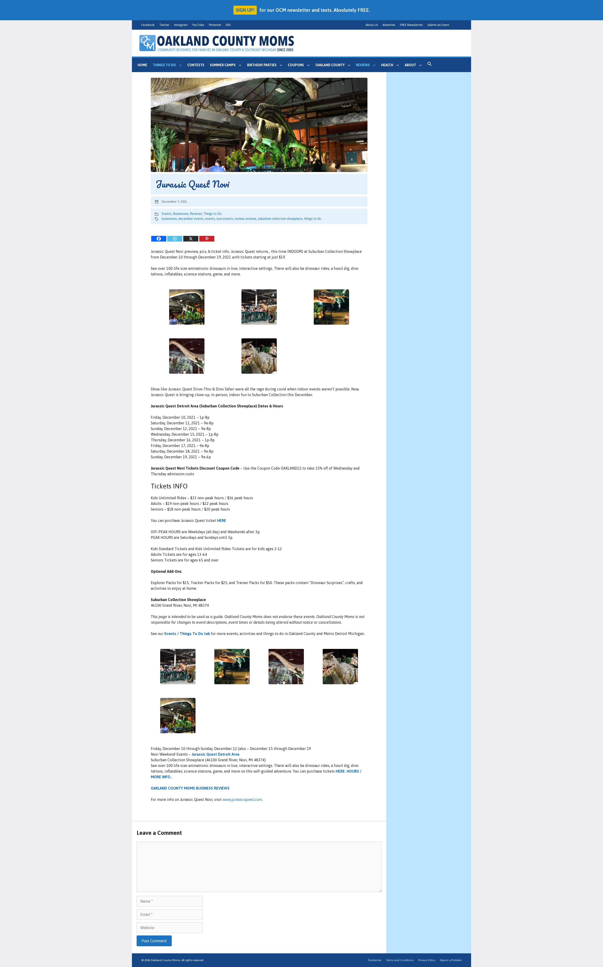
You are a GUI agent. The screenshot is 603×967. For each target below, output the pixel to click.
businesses (169, 219)
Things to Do (164, 65)
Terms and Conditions (400, 960)
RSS (228, 25)
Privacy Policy (426, 960)
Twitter (164, 25)
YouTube (198, 25)
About (410, 65)
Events (166, 214)
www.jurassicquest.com (242, 799)
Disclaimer (374, 960)
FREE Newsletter (411, 25)
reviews (250, 219)
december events (191, 219)
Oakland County (330, 65)
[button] (429, 65)
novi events (224, 219)
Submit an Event (438, 25)
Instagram (180, 25)
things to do (312, 219)
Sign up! (245, 10)
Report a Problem (451, 960)
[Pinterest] (206, 239)
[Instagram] (174, 239)
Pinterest (215, 25)
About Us (372, 25)
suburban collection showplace (280, 219)
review (239, 219)
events (210, 219)
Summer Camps (223, 65)
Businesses (180, 214)
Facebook (148, 25)
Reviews (363, 65)
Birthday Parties (262, 65)
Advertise (389, 25)
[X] (190, 239)
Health (387, 65)
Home (142, 65)
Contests (195, 65)
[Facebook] (158, 239)
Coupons (296, 65)
